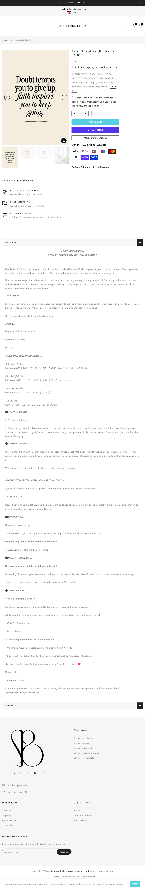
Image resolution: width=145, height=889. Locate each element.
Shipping (89, 67)
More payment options (95, 137)
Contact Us (7, 825)
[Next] (64, 97)
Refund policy (88, 876)
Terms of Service (70, 876)
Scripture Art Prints (83, 738)
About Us (6, 810)
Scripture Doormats (83, 748)
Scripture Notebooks (84, 757)
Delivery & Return (81, 167)
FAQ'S (77, 810)
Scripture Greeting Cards (86, 753)
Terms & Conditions (83, 815)
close (5, 3)
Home (4, 40)
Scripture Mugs (81, 743)
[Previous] (7, 97)
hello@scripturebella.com (75, 8)
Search (56, 876)
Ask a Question (101, 167)
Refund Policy (9, 820)
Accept (135, 884)
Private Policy (80, 820)
